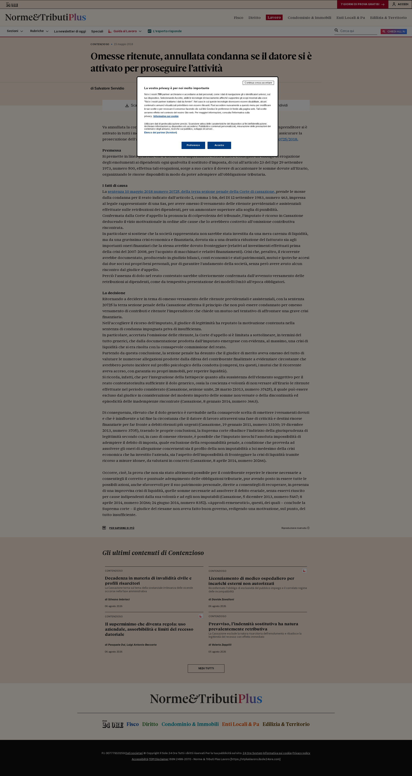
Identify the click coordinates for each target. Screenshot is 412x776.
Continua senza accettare (258, 82)
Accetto (219, 145)
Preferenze (193, 145)
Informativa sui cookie (166, 116)
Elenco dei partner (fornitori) (160, 132)
